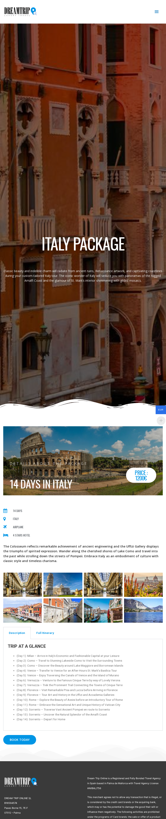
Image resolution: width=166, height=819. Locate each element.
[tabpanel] (83, 685)
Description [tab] (17, 633)
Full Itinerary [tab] (45, 633)
